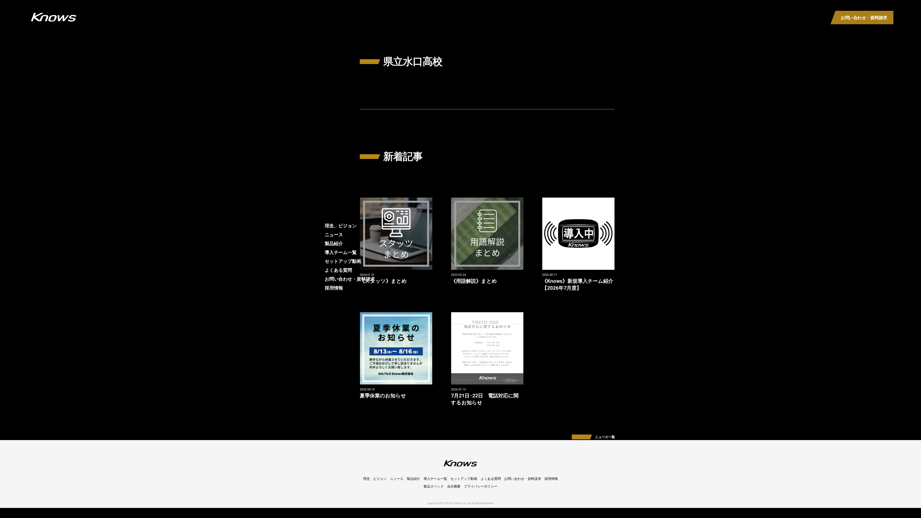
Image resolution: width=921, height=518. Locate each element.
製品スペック (434, 486)
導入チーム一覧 (341, 252)
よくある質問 (338, 270)
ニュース (334, 234)
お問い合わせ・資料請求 (350, 279)
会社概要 (453, 486)
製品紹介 (334, 243)
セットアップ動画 (343, 261)
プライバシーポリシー (480, 486)
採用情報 (334, 288)
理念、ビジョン (341, 226)
